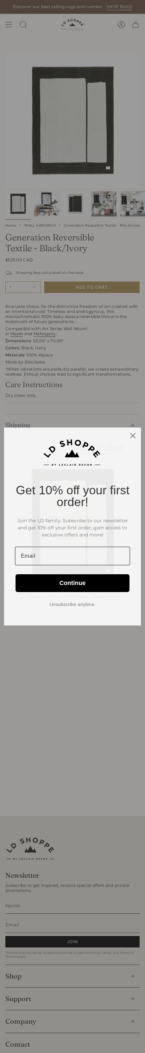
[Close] (133, 436)
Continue (72, 583)
